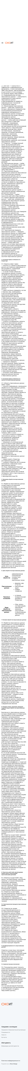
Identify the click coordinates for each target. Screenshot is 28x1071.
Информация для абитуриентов (10, 1046)
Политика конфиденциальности (10, 1060)
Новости (3, 1035)
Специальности (5, 1032)
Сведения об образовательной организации (13, 1030)
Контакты (4, 1037)
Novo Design (9, 1064)
